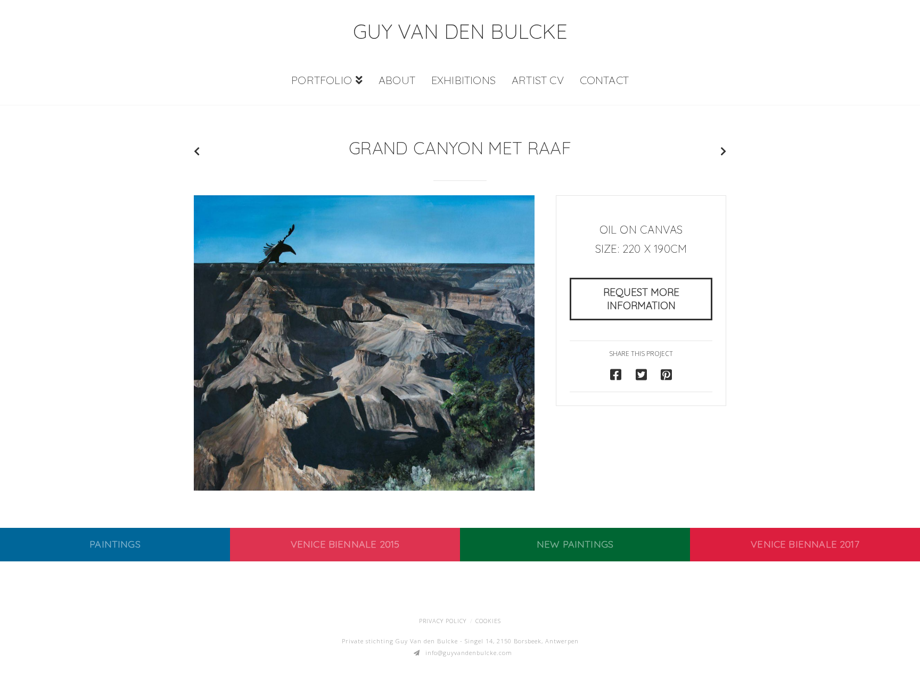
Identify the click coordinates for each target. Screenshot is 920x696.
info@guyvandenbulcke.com (468, 653)
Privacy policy (442, 621)
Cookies (488, 621)
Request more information (641, 299)
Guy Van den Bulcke (460, 31)
